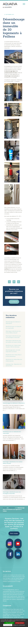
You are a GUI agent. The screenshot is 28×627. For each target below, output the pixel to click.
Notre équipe (14, 533)
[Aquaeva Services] (10, 5)
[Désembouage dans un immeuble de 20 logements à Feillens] (18, 281)
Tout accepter (10, 623)
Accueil (4, 507)
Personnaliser (7, 625)
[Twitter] (14, 281)
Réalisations (12, 507)
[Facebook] (9, 281)
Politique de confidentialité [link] (19, 625)
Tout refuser (20, 623)
